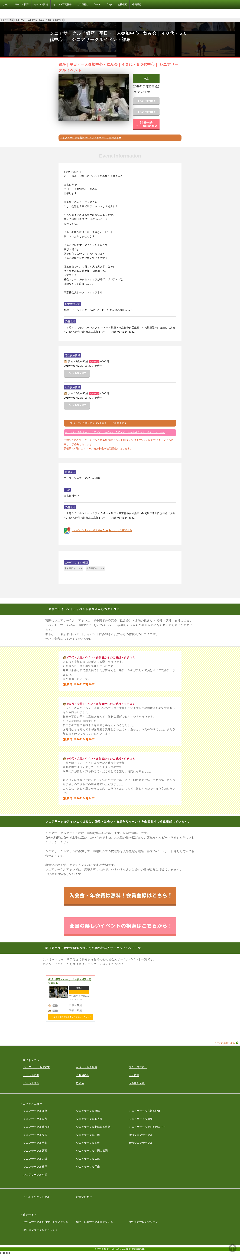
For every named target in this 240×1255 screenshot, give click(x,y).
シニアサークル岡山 (88, 1166)
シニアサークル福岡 (141, 1118)
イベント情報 (31, 1083)
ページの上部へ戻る (224, 1042)
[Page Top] (232, 1251)
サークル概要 (31, 1075)
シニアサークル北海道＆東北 (93, 1126)
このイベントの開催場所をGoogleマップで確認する (102, 530)
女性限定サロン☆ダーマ (143, 1221)
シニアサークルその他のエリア (147, 1126)
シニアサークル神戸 (35, 1166)
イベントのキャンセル (36, 1196)
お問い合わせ (84, 1196)
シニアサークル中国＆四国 (92, 1150)
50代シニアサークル (141, 1134)
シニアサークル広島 (88, 1158)
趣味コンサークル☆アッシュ (40, 1229)
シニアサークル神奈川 (36, 1126)
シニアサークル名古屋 (89, 1118)
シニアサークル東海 (88, 1110)
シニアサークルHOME (36, 1067)
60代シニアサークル (141, 1142)
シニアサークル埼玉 (35, 1134)
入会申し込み (137, 1083)
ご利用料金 (82, 1075)
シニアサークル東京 (35, 1118)
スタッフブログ (138, 1067)
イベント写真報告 (86, 1067)
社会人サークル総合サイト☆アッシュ (45, 1221)
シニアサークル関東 (35, 1110)
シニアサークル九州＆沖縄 (144, 1110)
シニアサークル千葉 (35, 1142)
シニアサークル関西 (35, 1150)
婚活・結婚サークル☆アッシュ (94, 1221)
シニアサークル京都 (35, 1174)
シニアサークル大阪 (35, 1158)
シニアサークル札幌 (88, 1134)
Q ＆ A (80, 1083)
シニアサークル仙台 (88, 1142)
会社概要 (134, 1075)
